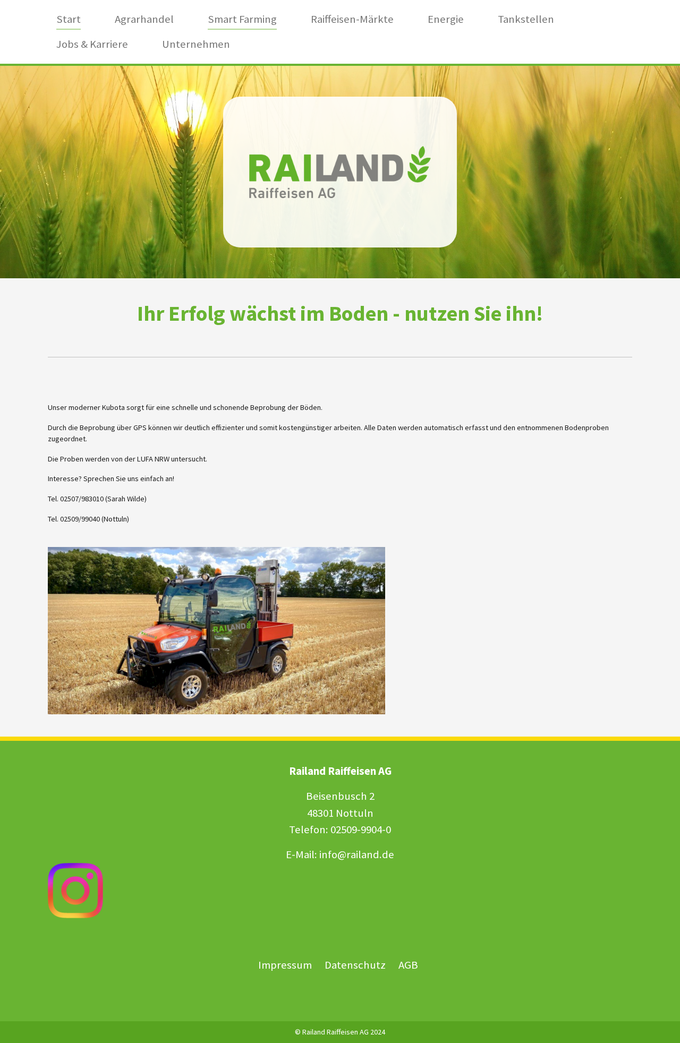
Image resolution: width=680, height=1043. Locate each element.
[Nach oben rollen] (658, 1021)
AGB (408, 965)
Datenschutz (356, 965)
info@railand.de (356, 854)
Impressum (285, 965)
